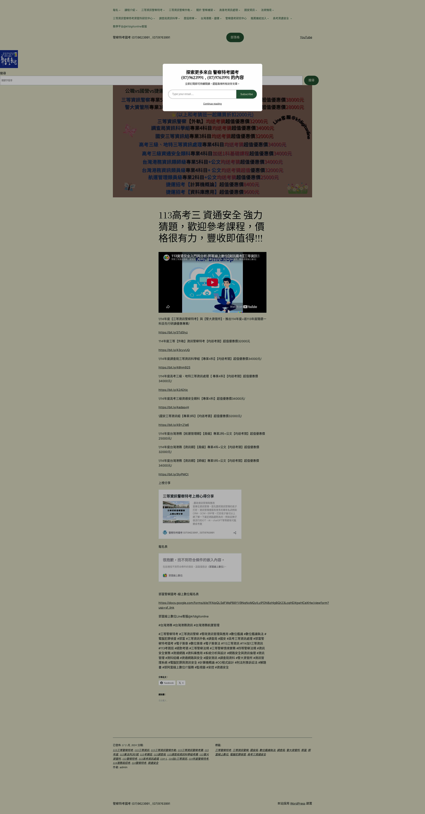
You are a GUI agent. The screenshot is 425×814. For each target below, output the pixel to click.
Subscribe (246, 94)
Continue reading (212, 103)
